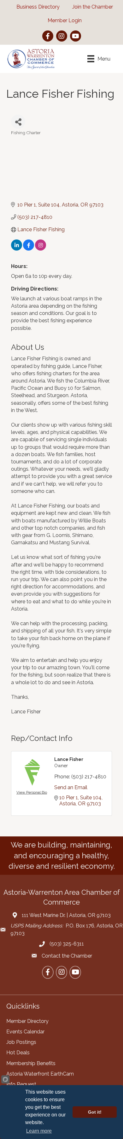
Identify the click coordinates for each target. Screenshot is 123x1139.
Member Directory (27, 1021)
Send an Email (70, 787)
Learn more (39, 1131)
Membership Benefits (31, 1063)
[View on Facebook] (28, 249)
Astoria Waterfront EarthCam (40, 1074)
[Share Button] (18, 122)
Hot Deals (18, 1053)
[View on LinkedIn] (16, 249)
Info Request (21, 1084)
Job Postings (21, 1042)
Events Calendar (25, 1032)
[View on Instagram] (40, 249)
